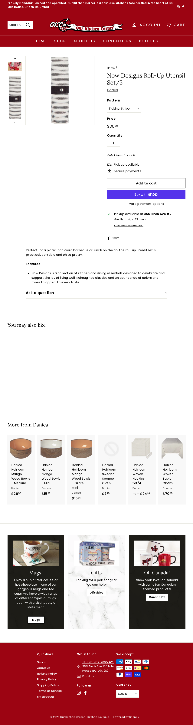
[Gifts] (96, 553)
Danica (112, 90)
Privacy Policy (47, 679)
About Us (85, 41)
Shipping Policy (48, 685)
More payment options (146, 204)
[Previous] (15, 59)
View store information (128, 225)
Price (111, 118)
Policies (148, 41)
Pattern (113, 100)
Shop (60, 41)
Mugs (36, 620)
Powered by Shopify (126, 717)
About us (43, 668)
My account (45, 697)
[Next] (15, 122)
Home (41, 41)
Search (42, 662)
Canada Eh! (157, 597)
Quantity (114, 135)
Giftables (96, 592)
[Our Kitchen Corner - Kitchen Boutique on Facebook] (85, 693)
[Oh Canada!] (157, 553)
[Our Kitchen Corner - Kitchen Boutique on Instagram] (79, 693)
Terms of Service (49, 691)
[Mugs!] (36, 553)
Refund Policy (47, 674)
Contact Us (117, 41)
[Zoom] (60, 90)
